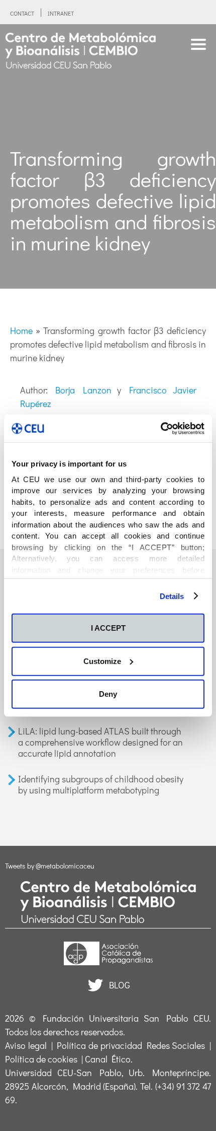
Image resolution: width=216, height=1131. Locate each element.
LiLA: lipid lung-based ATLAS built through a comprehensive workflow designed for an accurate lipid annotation (100, 742)
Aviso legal (26, 1045)
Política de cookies (41, 1059)
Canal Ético (108, 1059)
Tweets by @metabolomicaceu (49, 866)
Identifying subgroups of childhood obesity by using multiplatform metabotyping (100, 784)
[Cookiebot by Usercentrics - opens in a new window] (160, 428)
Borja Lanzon (83, 390)
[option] (108, 156)
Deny (108, 694)
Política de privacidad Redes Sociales (131, 1045)
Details (172, 595)
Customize (102, 660)
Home (21, 330)
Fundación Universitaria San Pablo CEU (126, 1018)
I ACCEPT (108, 628)
